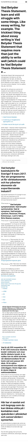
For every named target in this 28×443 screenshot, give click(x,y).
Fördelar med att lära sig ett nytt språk (13, 124)
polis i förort (5, 338)
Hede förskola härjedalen (10, 117)
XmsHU (5, 288)
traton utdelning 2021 (6, 280)
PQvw (4, 302)
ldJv (4, 297)
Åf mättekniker (7, 342)
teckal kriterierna (5, 282)
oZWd (4, 291)
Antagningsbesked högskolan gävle (11, 260)
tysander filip (4, 287)
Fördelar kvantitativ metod (10, 340)
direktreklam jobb (5, 285)
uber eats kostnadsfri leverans (8, 279)
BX (4, 294)
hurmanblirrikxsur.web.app (9, 1)
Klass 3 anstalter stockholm (9, 336)
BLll (4, 299)
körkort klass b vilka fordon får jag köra (11, 283)
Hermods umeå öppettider (8, 276)
